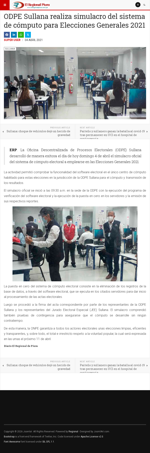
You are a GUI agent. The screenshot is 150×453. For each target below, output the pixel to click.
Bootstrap (9, 436)
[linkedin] (14, 35)
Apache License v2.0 (92, 436)
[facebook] (7, 35)
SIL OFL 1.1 (48, 441)
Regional (73, 431)
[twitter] (28, 35)
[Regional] (31, 5)
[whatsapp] (21, 35)
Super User (12, 40)
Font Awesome (12, 441)
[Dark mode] (144, 4)
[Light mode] (137, 4)
